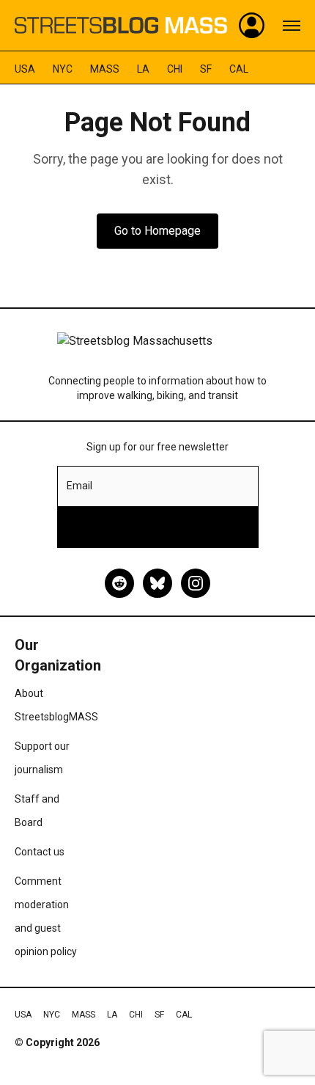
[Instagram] (195, 583)
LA (143, 69)
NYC (63, 69)
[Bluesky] (157, 583)
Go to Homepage (157, 231)
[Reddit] (119, 583)
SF (206, 69)
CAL (238, 69)
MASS (104, 69)
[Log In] (252, 25)
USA (25, 69)
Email (79, 486)
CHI (174, 69)
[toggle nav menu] (291, 26)
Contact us (39, 852)
